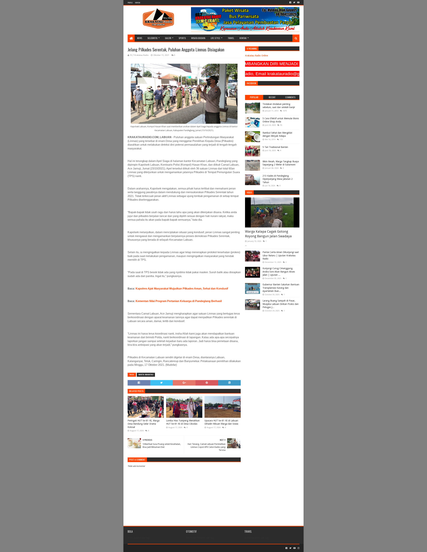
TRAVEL (231, 38)
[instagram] (298, 548)
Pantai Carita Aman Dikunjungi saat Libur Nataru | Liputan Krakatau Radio (281, 255)
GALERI (168, 38)
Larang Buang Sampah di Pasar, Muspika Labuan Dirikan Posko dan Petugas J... (281, 304)
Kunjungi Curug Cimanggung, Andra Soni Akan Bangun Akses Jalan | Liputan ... (279, 271)
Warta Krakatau (145, 375)
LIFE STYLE (215, 38)
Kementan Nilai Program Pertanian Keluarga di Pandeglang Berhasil (179, 301)
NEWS (139, 38)
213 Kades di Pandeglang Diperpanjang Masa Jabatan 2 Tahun (278, 179)
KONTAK (137, 2)
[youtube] (298, 2)
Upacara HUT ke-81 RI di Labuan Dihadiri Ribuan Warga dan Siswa (221, 422)
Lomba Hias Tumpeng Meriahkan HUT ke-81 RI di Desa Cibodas (183, 422)
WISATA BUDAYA (198, 38)
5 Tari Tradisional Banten (275, 147)
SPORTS (182, 38)
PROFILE (130, 2)
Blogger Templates (165, 548)
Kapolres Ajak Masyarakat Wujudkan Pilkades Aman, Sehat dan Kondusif (182, 288)
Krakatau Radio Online (256, 55)
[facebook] (290, 2)
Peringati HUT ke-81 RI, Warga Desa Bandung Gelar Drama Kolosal (143, 423)
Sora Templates (146, 548)
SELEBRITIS (152, 38)
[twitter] (294, 2)
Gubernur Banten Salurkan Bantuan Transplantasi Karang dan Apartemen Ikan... (281, 287)
